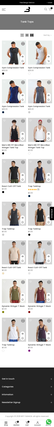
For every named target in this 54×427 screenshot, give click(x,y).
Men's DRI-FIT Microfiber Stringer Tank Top (13, 146)
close (5, 2)
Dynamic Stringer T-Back (13, 306)
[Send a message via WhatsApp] (49, 422)
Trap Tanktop (34, 186)
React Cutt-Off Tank (11, 186)
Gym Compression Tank (13, 67)
